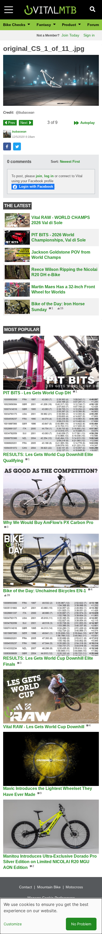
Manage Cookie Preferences (51, 898)
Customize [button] (13, 924)
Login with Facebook (36, 186)
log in (49, 176)
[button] (51, 80)
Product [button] (69, 25)
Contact (25, 887)
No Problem (81, 924)
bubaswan (19, 131)
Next (23, 123)
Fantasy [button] (44, 25)
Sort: (55, 162)
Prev (11, 123)
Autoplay (87, 123)
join (39, 176)
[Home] (50, 9)
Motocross (74, 887)
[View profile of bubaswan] (7, 134)
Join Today (70, 35)
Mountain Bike (49, 887)
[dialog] (51, 916)
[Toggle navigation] (8, 9)
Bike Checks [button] (14, 25)
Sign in (89, 35)
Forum (93, 25)
